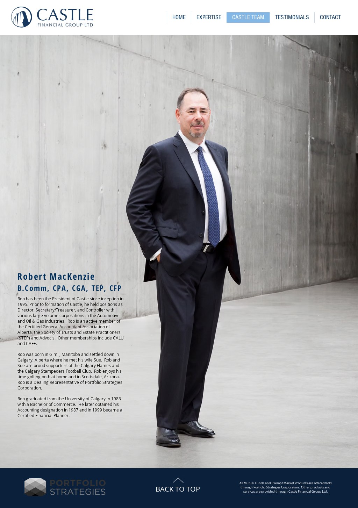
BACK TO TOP (178, 489)
